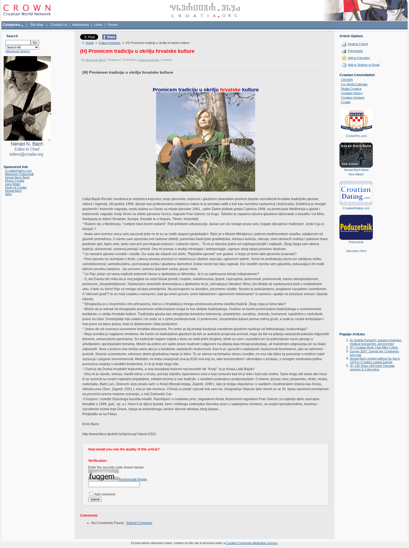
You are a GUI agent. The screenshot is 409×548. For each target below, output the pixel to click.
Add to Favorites (359, 57)
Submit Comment (139, 523)
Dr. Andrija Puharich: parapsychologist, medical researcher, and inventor (376, 341)
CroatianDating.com (18, 170)
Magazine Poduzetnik (19, 174)
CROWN (347, 79)
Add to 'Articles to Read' (364, 64)
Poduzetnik (356, 242)
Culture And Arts (109, 42)
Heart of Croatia (15, 187)
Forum (112, 25)
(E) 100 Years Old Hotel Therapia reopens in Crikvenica (372, 367)
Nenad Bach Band (17, 177)
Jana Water (13, 184)
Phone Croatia (14, 180)
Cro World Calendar (354, 84)
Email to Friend (358, 44)
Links (98, 25)
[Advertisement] (356, 296)
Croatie (346, 102)
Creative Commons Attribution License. (252, 543)
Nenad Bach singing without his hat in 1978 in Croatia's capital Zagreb (375, 360)
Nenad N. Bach (95, 59)
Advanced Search (18, 51)
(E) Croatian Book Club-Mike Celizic (374, 347)
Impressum (80, 25)
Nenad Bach (13, 190)
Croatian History (352, 93)
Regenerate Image (133, 479)
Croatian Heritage (352, 97)
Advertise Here (356, 251)
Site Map (36, 25)
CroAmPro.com (356, 136)
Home (90, 42)
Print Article (355, 51)
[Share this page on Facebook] (109, 38)
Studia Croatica (351, 88)
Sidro (8, 194)
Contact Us (58, 25)
